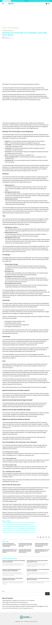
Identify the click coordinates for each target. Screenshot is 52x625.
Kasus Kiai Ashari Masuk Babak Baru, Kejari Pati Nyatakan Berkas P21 (17, 608)
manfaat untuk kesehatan (7, 30)
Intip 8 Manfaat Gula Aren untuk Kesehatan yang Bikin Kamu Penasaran (18, 532)
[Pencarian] (49, 4)
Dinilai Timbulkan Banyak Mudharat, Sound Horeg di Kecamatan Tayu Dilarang (19, 604)
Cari (3, 591)
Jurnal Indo (7, 37)
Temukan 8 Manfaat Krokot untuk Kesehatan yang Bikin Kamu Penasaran (19, 530)
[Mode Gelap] (46, 4)
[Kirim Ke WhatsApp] (49, 537)
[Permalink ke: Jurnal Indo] (3, 37)
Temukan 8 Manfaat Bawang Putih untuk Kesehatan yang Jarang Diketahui (19, 526)
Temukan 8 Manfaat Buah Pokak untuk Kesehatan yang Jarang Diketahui (19, 522)
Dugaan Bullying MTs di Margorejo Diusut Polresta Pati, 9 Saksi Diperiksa (18, 600)
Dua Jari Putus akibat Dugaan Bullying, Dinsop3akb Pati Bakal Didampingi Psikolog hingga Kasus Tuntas (25, 606)
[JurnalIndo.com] (11, 3)
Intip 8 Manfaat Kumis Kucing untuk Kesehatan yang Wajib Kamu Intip (18, 524)
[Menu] (3, 3)
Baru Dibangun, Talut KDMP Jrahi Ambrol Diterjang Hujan (15, 602)
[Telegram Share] (46, 537)
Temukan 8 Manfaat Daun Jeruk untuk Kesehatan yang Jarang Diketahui (18, 528)
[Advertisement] (26, 16)
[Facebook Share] (38, 537)
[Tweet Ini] (40, 537)
